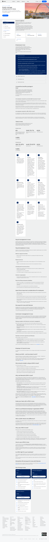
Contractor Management (12, 520)
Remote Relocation (12, 522)
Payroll (11, 521)
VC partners (41, 520)
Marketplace (34, 522)
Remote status (34, 524)
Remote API (4, 522)
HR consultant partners (42, 521)
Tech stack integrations (20, 524)
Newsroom (34, 520)
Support (33, 523)
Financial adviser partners (43, 522)
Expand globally (4, 520)
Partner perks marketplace (43, 524)
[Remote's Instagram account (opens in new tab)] (46, 539)
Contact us (34, 525)
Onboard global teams (5, 521)
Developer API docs (20, 522)
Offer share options (5, 525)
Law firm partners (42, 523)
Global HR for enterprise (12, 530)
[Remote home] (4, 1)
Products (13, 1)
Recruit (11, 525)
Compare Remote (19, 523)
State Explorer (5, 5)
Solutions (18, 1)
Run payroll (4, 523)
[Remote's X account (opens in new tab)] (44, 539)
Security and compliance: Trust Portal (27, 520)
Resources (23, 1)
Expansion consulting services (12, 523)
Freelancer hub (26, 529)
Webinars (19, 521)
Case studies (19, 520)
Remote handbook (20, 525)
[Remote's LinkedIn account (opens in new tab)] (42, 539)
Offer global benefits (5, 524)
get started (37, 344)
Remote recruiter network (43, 525)
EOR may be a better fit (36, 424)
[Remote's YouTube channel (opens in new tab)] (40, 539)
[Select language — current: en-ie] (40, 1)
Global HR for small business (13, 529)
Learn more (21, 360)
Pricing (28, 1)
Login (37, 1)
